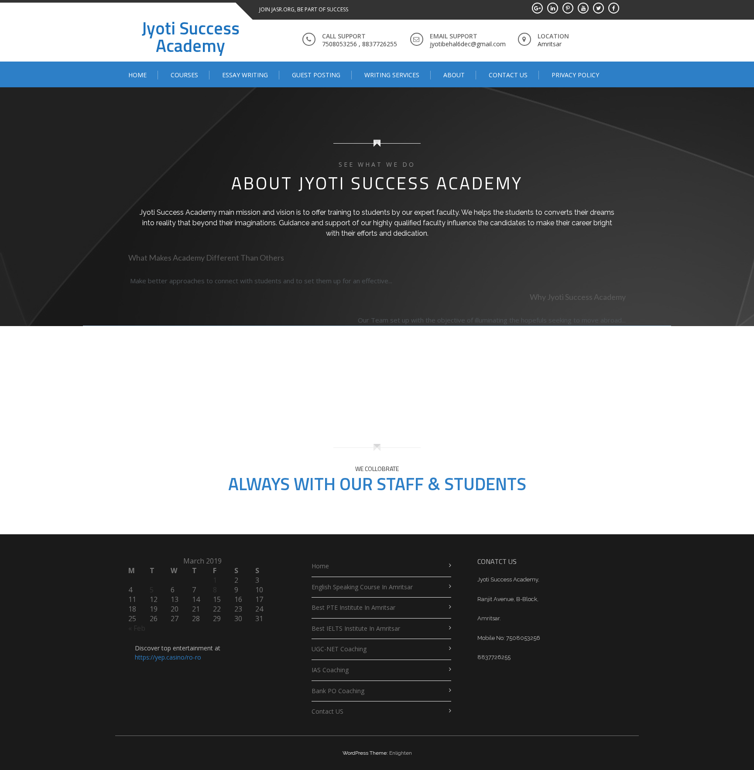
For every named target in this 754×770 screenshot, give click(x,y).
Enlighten (400, 753)
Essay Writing (245, 75)
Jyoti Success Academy (191, 37)
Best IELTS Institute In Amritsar (356, 628)
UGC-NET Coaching (339, 649)
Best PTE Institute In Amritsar (353, 607)
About (454, 75)
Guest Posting (316, 75)
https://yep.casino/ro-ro (168, 657)
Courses (184, 75)
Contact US (508, 75)
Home (137, 75)
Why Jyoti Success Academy (578, 297)
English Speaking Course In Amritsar (362, 587)
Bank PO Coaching (338, 691)
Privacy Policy (575, 75)
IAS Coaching (330, 670)
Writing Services (391, 75)
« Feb (136, 628)
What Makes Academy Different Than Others (206, 257)
